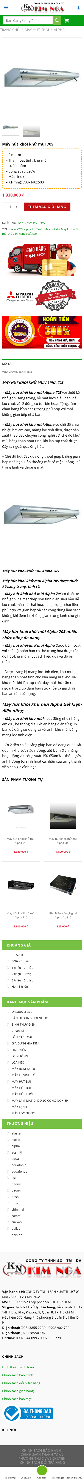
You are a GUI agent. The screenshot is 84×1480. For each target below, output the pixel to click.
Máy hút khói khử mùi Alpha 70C (63, 841)
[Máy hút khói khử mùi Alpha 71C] (21, 885)
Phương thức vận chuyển (42, 1458)
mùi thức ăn (10, 234)
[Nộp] (57, 20)
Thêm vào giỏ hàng (47, 206)
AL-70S (18, 229)
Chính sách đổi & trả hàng (21, 1383)
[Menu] (5, 7)
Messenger (58, 1477)
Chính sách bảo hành (17, 1375)
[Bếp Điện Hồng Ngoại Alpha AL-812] (63, 885)
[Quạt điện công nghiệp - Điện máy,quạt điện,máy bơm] (42, 7)
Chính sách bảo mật (16, 1399)
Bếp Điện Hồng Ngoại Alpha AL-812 (63, 915)
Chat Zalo (26, 1477)
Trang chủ (10, 29)
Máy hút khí (52, 229)
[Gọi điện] (42, 1471)
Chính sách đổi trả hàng (42, 1462)
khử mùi (37, 229)
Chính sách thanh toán (42, 1454)
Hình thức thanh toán (18, 1367)
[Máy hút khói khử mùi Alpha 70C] (63, 810)
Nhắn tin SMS (74, 1477)
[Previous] (9, 77)
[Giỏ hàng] (66, 20)
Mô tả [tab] (6, 363)
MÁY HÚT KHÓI (37, 29)
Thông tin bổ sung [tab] (17, 372)
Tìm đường (9, 1477)
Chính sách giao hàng (18, 1391)
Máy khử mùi (69, 229)
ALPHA (59, 29)
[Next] (75, 77)
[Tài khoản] (78, 7)
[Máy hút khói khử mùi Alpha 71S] (21, 810)
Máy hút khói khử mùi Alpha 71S (21, 841)
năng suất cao (28, 234)
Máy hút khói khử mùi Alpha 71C (21, 915)
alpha (27, 229)
